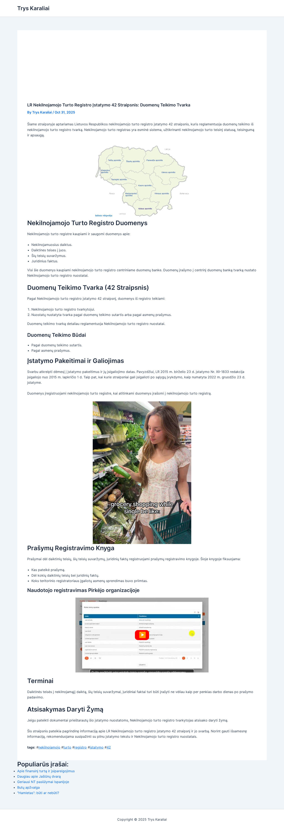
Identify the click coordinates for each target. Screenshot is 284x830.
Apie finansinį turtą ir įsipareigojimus (46, 771)
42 (109, 747)
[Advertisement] (142, 71)
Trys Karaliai (33, 8)
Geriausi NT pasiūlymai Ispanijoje (43, 782)
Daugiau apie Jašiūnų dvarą (39, 776)
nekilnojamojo (49, 747)
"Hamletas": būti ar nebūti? (38, 793)
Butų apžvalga (28, 787)
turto (67, 747)
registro (80, 747)
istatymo (97, 747)
